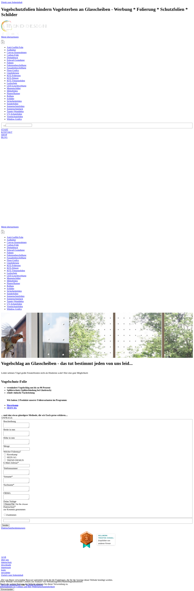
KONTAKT (6, 132)
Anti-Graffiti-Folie (15, 47)
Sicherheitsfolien (14, 101)
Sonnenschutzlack (15, 109)
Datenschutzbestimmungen (13, 528)
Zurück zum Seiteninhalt (12, 575)
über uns (5, 560)
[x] (18, 34)
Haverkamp (12, 405)
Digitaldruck (12, 57)
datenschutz (6, 562)
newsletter (5, 572)
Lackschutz (12, 83)
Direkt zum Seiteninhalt (11, 2)
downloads (6, 565)
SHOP (4, 135)
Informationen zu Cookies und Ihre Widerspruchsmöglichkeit (27, 586)
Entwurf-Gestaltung (16, 60)
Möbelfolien (12, 91)
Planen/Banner (13, 93)
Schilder (10, 98)
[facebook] (3, 34)
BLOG (4, 137)
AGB (3, 557)
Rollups (10, 96)
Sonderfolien (12, 104)
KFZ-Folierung (14, 75)
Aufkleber (11, 50)
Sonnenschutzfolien (15, 106)
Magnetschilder (14, 88)
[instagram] (8, 34)
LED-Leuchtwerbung (16, 86)
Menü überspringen (10, 37)
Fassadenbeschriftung (16, 68)
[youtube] (13, 34)
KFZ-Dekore (13, 78)
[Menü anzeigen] (2, 40)
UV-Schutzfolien (14, 114)
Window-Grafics (14, 119)
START (4, 129)
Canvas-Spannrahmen (17, 52)
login (3, 570)
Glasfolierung (13, 73)
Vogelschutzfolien (15, 116)
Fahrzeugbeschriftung (16, 65)
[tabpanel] (97, 388)
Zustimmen (11, 515)
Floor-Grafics (13, 70)
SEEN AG (12, 408)
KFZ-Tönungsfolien (16, 80)
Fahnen (10, 63)
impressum (6, 567)
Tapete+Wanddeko (15, 111)
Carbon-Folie (13, 55)
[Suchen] (4, 125)
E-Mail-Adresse (11, 463)
